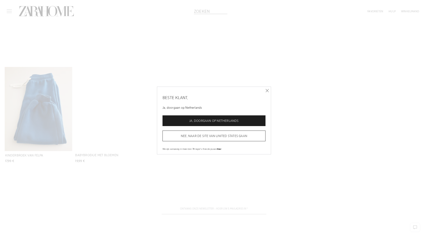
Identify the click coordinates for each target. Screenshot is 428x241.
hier (219, 149)
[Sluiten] (267, 91)
